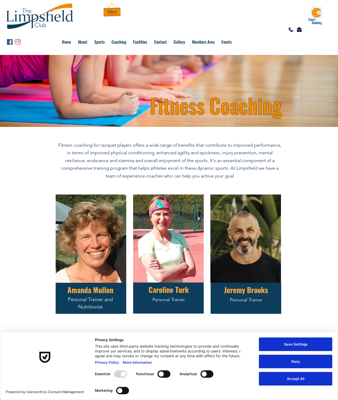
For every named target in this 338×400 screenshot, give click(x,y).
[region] (91, 259)
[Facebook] (10, 42)
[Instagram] (18, 42)
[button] (82, 42)
